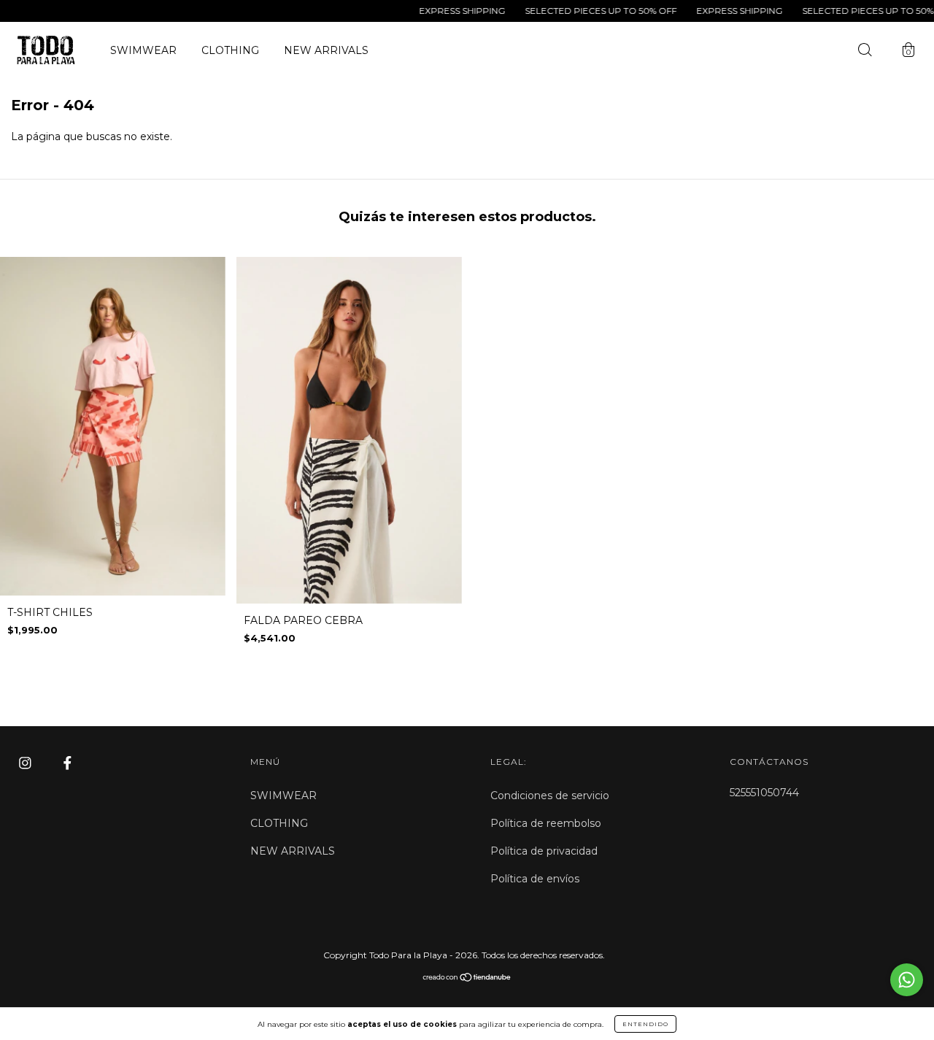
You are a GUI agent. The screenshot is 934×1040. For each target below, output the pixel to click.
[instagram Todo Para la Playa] (26, 763)
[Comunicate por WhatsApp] (906, 979)
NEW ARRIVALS (326, 50)
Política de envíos (534, 878)
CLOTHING (230, 50)
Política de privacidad (544, 851)
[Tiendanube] (467, 978)
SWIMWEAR (143, 50)
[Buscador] (864, 51)
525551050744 (764, 792)
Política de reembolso (545, 823)
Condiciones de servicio (549, 795)
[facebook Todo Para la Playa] (67, 763)
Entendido (645, 1024)
